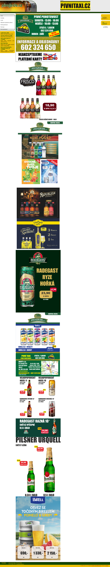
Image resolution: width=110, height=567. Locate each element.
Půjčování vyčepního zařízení (6, 22)
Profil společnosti (4, 24)
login (103, 22)
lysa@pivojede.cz (20, 564)
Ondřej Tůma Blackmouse (96, 565)
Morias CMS (105, 23)
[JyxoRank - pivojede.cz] (105, 18)
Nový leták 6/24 (4, 43)
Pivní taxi (2, 27)
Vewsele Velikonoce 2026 (6, 35)
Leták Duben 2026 (5, 32)
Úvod (2, 15)
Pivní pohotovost (4, 29)
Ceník (2, 20)
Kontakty (2, 18)
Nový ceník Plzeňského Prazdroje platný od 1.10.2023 (6, 48)
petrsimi (106, 565)
